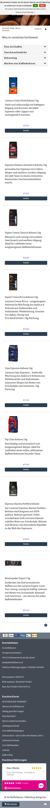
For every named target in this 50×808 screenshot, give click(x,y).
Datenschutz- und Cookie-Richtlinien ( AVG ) (22, 735)
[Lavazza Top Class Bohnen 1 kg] (13, 424)
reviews (5, 750)
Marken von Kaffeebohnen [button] (19, 63)
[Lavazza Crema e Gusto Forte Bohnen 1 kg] (13, 85)
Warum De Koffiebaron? (13, 706)
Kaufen (26, 130)
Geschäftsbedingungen (13, 731)
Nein (42, 6)
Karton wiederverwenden (14, 721)
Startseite (5, 28)
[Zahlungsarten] (20, 636)
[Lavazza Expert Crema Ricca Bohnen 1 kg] (13, 282)
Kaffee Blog (7, 755)
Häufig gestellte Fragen (13, 711)
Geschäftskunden (10, 745)
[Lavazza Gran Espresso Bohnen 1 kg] (13, 353)
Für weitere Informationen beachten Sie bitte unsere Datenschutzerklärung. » (25, 10)
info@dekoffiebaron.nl (12, 662)
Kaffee (12, 28)
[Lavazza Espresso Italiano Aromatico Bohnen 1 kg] (13, 149)
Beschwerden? (9, 716)
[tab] (25, 46)
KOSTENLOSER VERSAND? (14, 702)
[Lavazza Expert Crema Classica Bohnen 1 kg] (13, 217)
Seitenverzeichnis (10, 740)
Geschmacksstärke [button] (15, 52)
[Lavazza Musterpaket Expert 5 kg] (13, 563)
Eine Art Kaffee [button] (13, 46)
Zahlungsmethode (10, 726)
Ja (35, 6)
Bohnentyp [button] (10, 58)
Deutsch (38, 29)
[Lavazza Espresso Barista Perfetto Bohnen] (13, 488)
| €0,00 (12, 804)
